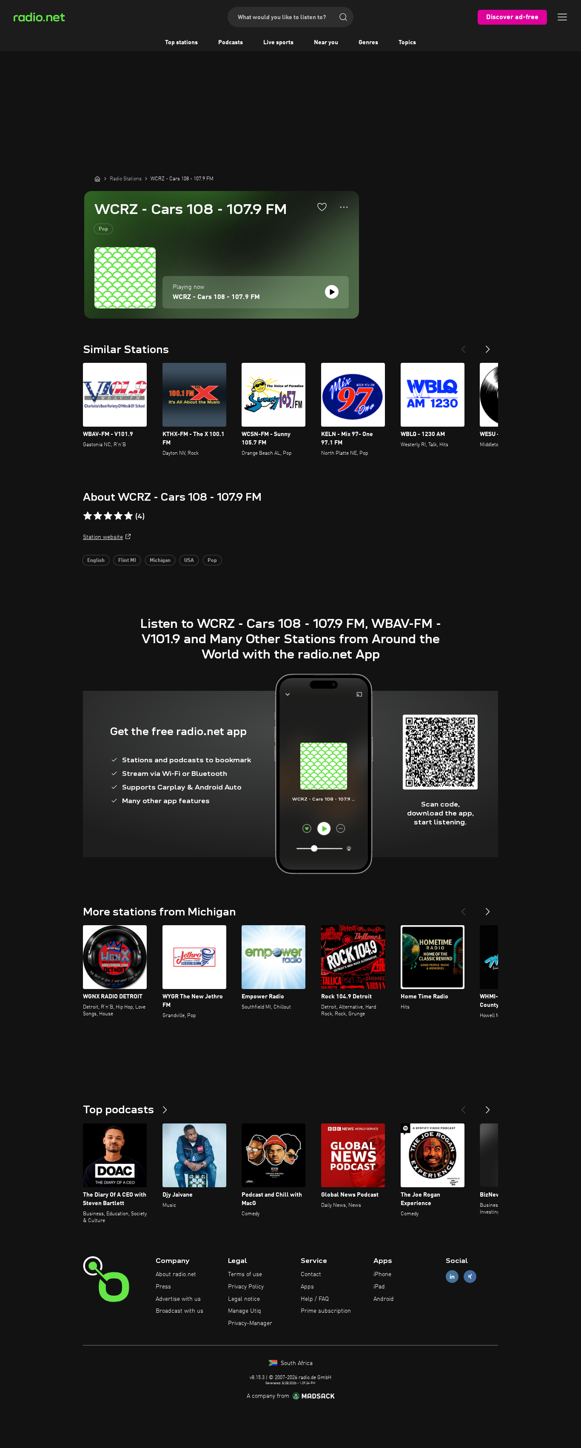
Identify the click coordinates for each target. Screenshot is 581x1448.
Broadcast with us (179, 1311)
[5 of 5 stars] (128, 516)
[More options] (344, 207)
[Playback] (332, 292)
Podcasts (230, 43)
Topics (407, 43)
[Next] (488, 346)
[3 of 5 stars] (108, 516)
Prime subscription (326, 1311)
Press (163, 1287)
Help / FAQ (315, 1299)
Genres (368, 43)
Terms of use (245, 1274)
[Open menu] (562, 17)
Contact (311, 1274)
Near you (326, 43)
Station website (103, 537)
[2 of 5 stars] (98, 516)
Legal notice (244, 1299)
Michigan (160, 560)
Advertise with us (178, 1299)
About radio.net (176, 1274)
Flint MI (127, 560)
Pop (103, 229)
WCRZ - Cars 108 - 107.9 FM (216, 297)
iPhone (382, 1274)
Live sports (278, 43)
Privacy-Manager (250, 1323)
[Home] (97, 178)
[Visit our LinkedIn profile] (452, 1276)
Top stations (181, 43)
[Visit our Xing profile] (470, 1276)
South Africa (296, 1363)
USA (189, 560)
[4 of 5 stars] (118, 516)
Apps (307, 1287)
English (96, 560)
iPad (379, 1287)
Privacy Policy (246, 1287)
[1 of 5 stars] (88, 516)
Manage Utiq (244, 1311)
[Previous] (463, 346)
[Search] (343, 17)
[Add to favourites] (322, 207)
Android (383, 1299)
